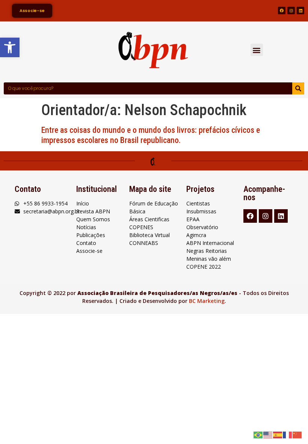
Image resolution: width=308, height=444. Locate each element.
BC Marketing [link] (207, 300)
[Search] (298, 88)
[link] (10, 47)
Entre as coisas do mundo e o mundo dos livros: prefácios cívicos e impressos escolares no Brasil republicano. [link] (150, 134)
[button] (257, 50)
